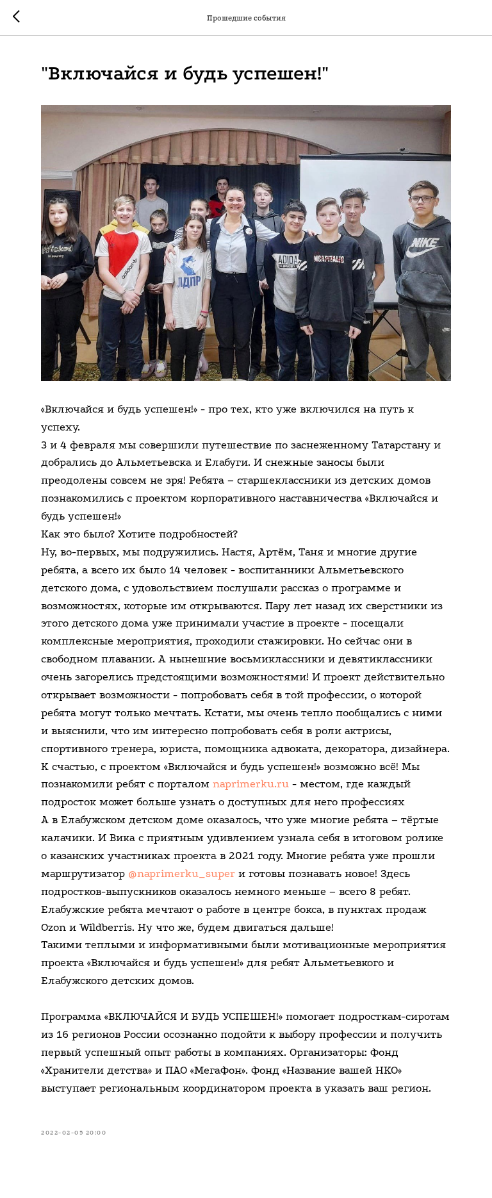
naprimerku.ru (251, 784)
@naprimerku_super (181, 873)
